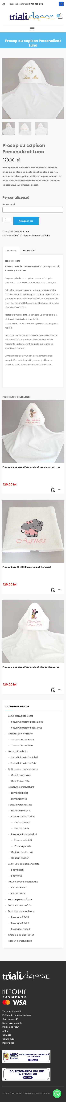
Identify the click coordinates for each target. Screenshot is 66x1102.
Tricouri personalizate (20, 940)
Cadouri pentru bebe (23, 816)
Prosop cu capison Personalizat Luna (31, 235)
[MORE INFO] (59, 490)
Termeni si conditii (11, 1011)
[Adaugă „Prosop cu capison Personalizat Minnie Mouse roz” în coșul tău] (53, 690)
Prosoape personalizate (21, 911)
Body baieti (17, 869)
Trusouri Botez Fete (22, 745)
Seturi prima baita (18, 751)
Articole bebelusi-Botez (21, 935)
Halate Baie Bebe (20, 810)
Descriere (11, 250)
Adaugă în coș (26, 221)
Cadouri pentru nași (22, 852)
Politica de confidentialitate (16, 1015)
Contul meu (8, 1038)
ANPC (5, 1030)
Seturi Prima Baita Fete (24, 763)
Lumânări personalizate (21, 787)
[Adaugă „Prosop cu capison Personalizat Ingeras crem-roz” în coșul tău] (53, 490)
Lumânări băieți (19, 792)
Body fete (16, 875)
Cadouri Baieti (22, 822)
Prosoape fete (21, 231)
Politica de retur (10, 1026)
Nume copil (8, 204)
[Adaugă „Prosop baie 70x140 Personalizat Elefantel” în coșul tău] (53, 590)
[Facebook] (61, 4)
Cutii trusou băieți (21, 775)
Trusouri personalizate (20, 733)
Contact (6, 1034)
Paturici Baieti (18, 887)
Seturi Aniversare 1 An (20, 905)
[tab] (11, 251)
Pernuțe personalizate (20, 899)
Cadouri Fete (21, 828)
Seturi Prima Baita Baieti (24, 757)
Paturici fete (18, 893)
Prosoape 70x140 (20, 929)
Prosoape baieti (23, 840)
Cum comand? (10, 1019)
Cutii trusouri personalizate (23, 769)
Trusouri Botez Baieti (22, 739)
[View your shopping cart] (60, 16)
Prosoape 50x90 (20, 923)
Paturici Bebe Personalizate (23, 881)
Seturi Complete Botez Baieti (27, 721)
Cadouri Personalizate (20, 804)
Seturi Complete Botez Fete (26, 727)
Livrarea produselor (12, 1023)
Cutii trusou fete (20, 781)
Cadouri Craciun (20, 858)
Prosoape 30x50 (20, 917)
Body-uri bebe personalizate (24, 864)
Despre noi (8, 1042)
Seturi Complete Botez (20, 715)
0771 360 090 (36, 4)
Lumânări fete (19, 798)
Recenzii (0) (29, 250)
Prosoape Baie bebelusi (24, 834)
